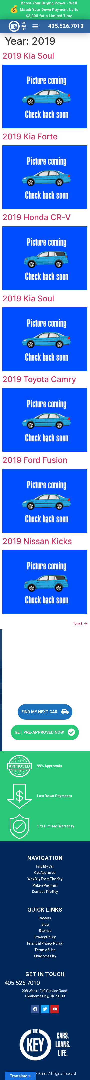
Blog (45, 924)
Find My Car (45, 866)
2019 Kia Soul (28, 56)
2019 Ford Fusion (35, 460)
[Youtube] (54, 1009)
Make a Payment (45, 885)
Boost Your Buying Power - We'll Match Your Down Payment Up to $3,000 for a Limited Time (49, 9)
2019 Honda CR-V (36, 217)
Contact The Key (45, 892)
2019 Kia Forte (30, 136)
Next (81, 623)
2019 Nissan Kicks (37, 541)
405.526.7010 (66, 26)
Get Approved (45, 873)
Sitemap (45, 931)
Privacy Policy (45, 937)
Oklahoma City (45, 956)
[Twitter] (45, 1009)
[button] (35, 26)
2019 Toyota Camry (39, 379)
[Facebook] (35, 1009)
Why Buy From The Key (45, 879)
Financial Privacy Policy (44, 943)
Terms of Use (45, 950)
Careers (45, 918)
